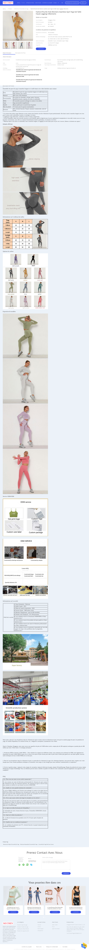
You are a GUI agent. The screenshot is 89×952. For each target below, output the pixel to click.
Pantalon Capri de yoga (22, 925)
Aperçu (18, 2)
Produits (23, 2)
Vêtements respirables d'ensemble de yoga (28, 844)
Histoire (39, 924)
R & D (53, 926)
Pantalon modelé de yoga (22, 927)
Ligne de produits (56, 928)
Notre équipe (40, 928)
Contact (55, 2)
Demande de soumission (72, 2)
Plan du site (39, 946)
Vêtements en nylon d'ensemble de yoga (11, 844)
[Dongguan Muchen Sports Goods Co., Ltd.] (20, 865)
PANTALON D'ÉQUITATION (23, 929)
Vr (58, 2)
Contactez (41, 48)
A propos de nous (30, 2)
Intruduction (40, 930)
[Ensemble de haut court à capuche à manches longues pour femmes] (13, 895)
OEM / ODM (54, 924)
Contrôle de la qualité (47, 2)
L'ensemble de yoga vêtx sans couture (46, 844)
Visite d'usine (38, 2)
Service (39, 926)
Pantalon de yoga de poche (23, 931)
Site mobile (65, 946)
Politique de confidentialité (52, 946)
